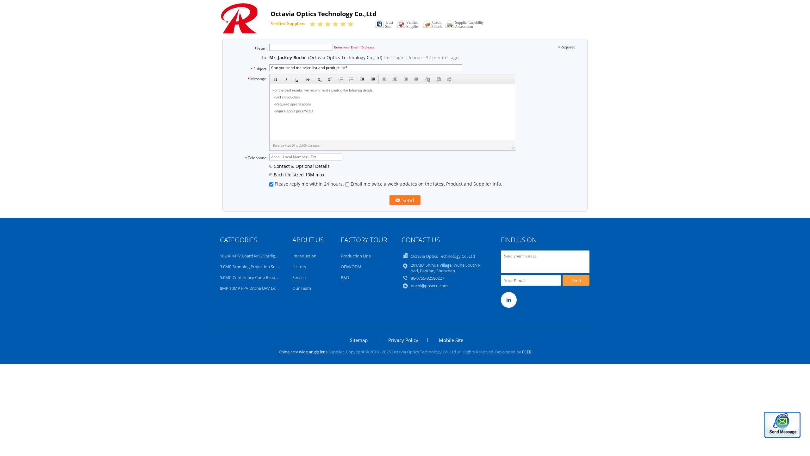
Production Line (356, 256)
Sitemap (359, 340)
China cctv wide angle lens (303, 352)
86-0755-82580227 (427, 278)
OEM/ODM (351, 266)
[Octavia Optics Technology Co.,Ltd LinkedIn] (509, 300)
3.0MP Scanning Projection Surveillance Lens (261, 266)
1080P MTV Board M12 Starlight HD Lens (258, 256)
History (299, 266)
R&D (345, 277)
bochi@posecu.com (429, 285)
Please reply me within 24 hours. (309, 184)
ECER (527, 352)
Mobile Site (451, 340)
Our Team (301, 288)
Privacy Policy (403, 340)
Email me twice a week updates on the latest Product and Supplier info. (425, 184)
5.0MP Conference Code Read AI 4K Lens (258, 277)
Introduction (304, 256)
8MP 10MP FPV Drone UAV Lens (250, 288)
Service (299, 277)
